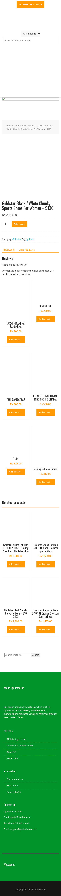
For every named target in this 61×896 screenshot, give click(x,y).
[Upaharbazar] (30, 99)
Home (10, 125)
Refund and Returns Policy (20, 745)
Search (35, 654)
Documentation (15, 779)
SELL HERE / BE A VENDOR (30, 4)
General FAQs (14, 791)
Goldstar (32, 125)
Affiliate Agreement (16, 739)
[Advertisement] (30, 65)
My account (13, 758)
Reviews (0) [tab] (9, 249)
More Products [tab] (27, 249)
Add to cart (19, 224)
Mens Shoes (20, 125)
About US (11, 751)
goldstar (31, 239)
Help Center (13, 785)
